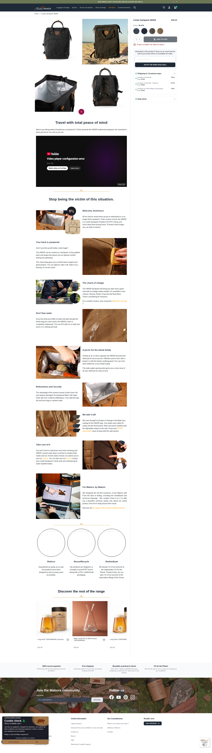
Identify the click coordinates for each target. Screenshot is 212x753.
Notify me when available (155, 65)
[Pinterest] (125, 697)
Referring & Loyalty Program (81, 744)
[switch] (205, 744)
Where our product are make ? (118, 723)
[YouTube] (118, 697)
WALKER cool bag (119, 301)
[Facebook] (111, 697)
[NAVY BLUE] (136, 31)
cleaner (45, 458)
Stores (73, 736)
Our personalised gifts (42, 740)
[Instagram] (133, 697)
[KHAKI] (152, 31)
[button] (135, 7)
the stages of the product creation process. (108, 508)
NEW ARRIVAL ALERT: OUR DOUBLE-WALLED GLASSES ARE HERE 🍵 (106, 2)
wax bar (69, 458)
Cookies (110, 732)
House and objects (40, 732)
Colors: (138, 25)
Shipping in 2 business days (149, 73)
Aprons (36, 728)
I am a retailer (151, 723)
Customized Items (40, 744)
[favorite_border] (53, 618)
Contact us (74, 732)
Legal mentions (76, 723)
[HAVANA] (160, 31)
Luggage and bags (41, 723)
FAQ (72, 740)
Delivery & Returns (113, 728)
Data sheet (142, 99)
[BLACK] (144, 31)
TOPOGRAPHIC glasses (43, 736)
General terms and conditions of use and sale (87, 728)
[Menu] (208, 739)
